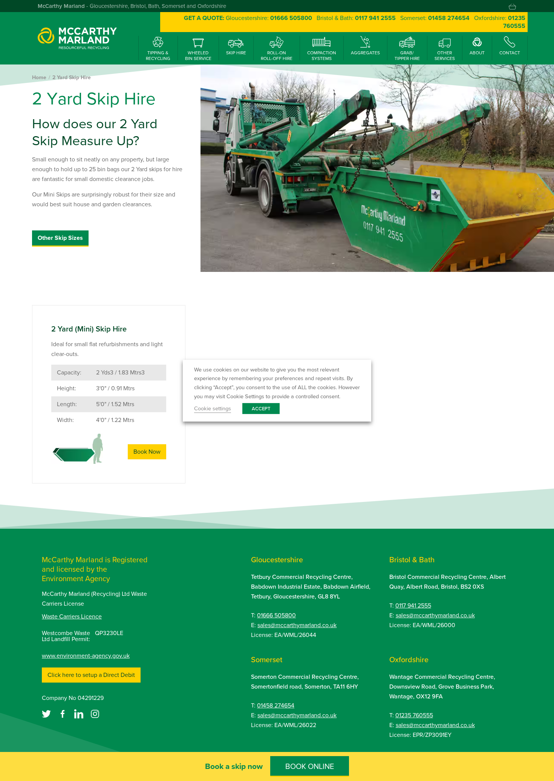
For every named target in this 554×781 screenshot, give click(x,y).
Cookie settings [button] (212, 408)
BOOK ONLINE (309, 766)
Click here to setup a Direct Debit (91, 675)
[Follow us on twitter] (47, 713)
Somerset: (435, 18)
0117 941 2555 (413, 605)
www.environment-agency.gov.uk (86, 655)
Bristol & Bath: (356, 18)
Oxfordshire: (499, 22)
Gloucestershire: (269, 18)
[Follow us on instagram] (94, 713)
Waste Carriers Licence (72, 616)
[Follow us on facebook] (63, 713)
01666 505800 (276, 615)
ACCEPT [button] (261, 408)
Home (39, 77)
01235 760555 (414, 715)
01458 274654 (275, 705)
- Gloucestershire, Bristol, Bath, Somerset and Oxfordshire (132, 6)
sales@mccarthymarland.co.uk (297, 625)
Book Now (147, 451)
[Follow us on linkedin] (79, 713)
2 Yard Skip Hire (71, 77)
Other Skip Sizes (60, 237)
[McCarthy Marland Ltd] (77, 38)
